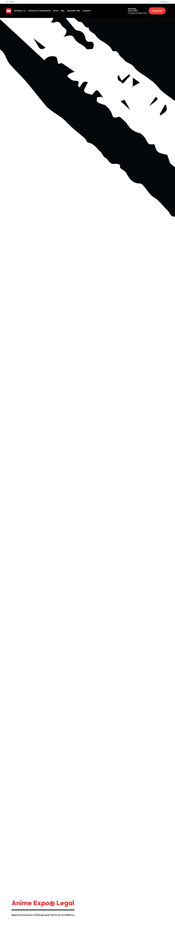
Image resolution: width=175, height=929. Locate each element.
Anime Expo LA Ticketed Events (39, 11)
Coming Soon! (157, 11)
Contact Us (87, 11)
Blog (62, 11)
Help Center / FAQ (73, 11)
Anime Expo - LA (19, 11)
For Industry (164, 2)
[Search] (7, 2)
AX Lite (55, 11)
